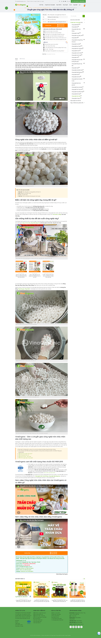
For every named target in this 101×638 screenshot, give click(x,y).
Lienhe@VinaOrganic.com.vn (21, 1)
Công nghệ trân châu (51, 54)
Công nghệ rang (75, 67)
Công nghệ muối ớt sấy (76, 55)
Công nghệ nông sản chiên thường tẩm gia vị (77, 60)
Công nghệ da (74, 37)
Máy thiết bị (58, 4)
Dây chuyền (65, 4)
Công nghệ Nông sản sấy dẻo (77, 64)
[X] (61, 1)
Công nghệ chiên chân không (76, 30)
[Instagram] (67, 1)
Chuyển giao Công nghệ (50, 4)
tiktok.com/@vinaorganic (25, 569)
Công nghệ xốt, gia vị (76, 98)
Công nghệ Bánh (75, 24)
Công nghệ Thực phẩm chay (77, 91)
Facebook (71, 627)
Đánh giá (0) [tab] (22, 58)
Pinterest (73, 627)
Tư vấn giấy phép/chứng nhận (57, 619)
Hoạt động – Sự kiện (19, 626)
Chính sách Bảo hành (37, 621)
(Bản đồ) (77, 614)
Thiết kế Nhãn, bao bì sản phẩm (51, 44)
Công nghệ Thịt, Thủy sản (77, 89)
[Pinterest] (63, 1)
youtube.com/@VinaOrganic (27, 568)
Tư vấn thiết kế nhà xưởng (56, 618)
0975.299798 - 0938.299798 (79, 1)
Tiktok (81, 627)
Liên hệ (16, 621)
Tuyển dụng (17, 623)
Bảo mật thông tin (36, 618)
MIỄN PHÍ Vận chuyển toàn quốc (25, 453)
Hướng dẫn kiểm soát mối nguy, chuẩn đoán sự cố (55, 37)
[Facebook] (59, 1)
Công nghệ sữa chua (76, 76)
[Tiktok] (69, 1)
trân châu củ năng (57, 214)
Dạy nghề (75, 4)
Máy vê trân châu (21, 273)
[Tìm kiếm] (84, 16)
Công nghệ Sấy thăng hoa (77, 72)
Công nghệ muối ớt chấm (77, 53)
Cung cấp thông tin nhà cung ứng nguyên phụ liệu (55, 39)
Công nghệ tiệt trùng (76, 93)
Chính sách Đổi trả (36, 622)
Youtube (76, 627)
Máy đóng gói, (21, 288)
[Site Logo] (20, 5)
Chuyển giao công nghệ (75, 22)
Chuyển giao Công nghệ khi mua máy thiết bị (54, 50)
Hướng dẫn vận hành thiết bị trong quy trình (54, 36)
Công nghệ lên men (75, 50)
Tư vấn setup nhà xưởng (49, 45)
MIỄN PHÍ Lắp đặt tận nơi (23, 455)
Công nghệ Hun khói (76, 44)
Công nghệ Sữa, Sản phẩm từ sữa (77, 79)
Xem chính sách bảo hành (49, 472)
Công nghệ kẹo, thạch (76, 46)
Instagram (79, 627)
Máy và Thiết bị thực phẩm (75, 102)
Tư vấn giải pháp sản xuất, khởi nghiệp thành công (55, 47)
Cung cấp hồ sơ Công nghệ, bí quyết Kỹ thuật (54, 34)
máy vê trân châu (26, 222)
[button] (85, 5)
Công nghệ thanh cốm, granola (76, 84)
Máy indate (27, 288)
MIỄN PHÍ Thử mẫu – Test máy (24, 456)
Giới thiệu (41, 4)
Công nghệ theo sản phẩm (77, 87)
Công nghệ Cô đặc (75, 33)
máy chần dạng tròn (35, 222)
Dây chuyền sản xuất (74, 100)
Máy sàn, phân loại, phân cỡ (48, 273)
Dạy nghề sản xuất (55, 617)
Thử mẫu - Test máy (49, 49)
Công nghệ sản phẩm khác (77, 70)
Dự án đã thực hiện (19, 624)
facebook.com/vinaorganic (27, 571)
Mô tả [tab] (16, 58)
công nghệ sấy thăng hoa (54, 476)
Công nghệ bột (75, 26)
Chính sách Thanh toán (37, 619)
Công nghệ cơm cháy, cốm (77, 35)
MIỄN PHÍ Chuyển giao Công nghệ (25, 457)
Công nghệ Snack (75, 74)
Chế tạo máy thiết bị (55, 615)
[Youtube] (65, 1)
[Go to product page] (21, 266)
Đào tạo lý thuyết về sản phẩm (51, 31)
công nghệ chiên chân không (41, 476)
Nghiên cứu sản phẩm (55, 612)
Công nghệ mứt (75, 57)
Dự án (70, 4)
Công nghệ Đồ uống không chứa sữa (77, 40)
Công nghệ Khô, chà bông (77, 48)
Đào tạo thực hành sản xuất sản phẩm (52, 32)
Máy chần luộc (34, 273)
